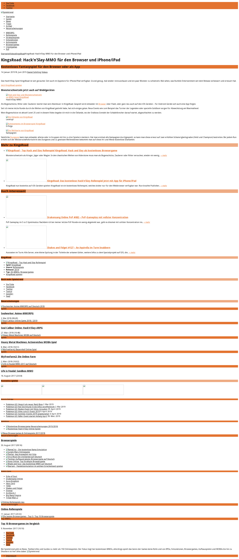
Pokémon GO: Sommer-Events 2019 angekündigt (27, 414)
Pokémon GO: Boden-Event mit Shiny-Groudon (26, 409)
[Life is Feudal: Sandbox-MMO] (18, 364)
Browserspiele (9, 440)
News (8, 21)
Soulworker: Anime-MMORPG (17, 313)
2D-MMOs (14, 272)
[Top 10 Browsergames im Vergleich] (27, 516)
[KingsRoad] (26, 262)
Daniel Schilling (34, 72)
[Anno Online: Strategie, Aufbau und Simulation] (25, 461)
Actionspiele (11, 42)
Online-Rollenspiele (11, 509)
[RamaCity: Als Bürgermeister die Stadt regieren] (26, 449)
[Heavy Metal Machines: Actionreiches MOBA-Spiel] (21, 335)
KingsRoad (16, 265)
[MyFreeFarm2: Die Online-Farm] (19, 349)
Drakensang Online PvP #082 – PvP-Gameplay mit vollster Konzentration (87, 217)
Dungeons (14, 137)
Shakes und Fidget (14, 488)
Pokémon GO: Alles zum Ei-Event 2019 (23, 411)
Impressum (11, 556)
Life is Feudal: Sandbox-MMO (17, 371)
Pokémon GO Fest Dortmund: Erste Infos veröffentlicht (30, 407)
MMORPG (10, 33)
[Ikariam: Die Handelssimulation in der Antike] (34, 466)
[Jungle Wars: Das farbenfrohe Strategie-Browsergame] (18, 452)
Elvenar (9, 490)
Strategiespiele (12, 37)
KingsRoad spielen (14, 274)
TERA (8, 486)
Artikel (9, 26)
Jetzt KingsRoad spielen (11, 85)
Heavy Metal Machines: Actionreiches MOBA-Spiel (29, 342)
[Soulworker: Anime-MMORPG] (23, 306)
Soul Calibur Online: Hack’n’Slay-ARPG (22, 328)
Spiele (8, 19)
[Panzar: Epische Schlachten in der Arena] (21, 454)
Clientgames (11, 47)
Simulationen (12, 40)
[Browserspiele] (23, 433)
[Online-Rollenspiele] (12, 502)
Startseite (10, 16)
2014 (16, 270)
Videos (45, 72)
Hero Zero (10, 483)
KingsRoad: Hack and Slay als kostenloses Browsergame (86, 150)
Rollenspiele (11, 35)
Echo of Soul (11, 476)
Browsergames (12, 44)
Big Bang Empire (13, 495)
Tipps (8, 24)
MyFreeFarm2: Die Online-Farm (18, 356)
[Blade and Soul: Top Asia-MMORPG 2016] (29, 464)
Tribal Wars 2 (12, 498)
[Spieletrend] (119, 12)
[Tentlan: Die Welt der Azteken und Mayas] (30, 459)
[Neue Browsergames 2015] (32, 426)
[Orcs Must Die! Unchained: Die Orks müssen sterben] (24, 457)
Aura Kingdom (12, 481)
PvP (7, 49)
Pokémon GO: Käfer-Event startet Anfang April (26, 416)
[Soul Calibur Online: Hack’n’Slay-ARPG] (19, 320)
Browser (102, 104)
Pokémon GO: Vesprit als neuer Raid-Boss (24, 404)
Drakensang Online (14, 479)
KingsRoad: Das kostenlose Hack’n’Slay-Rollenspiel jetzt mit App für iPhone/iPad (91, 181)
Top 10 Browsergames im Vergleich (20, 523)
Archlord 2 (11, 493)
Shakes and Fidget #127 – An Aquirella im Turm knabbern (78, 247)
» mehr (164, 155)
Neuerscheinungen (14, 28)
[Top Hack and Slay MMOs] (23, 429)
